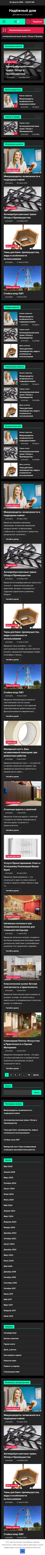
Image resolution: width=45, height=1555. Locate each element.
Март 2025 (8, 1177)
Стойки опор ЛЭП (13, 293)
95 (29, 1075)
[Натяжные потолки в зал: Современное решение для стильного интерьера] (22, 907)
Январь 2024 (9, 1227)
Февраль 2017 (10, 1310)
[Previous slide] (36, 89)
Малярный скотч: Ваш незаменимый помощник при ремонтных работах (20, 752)
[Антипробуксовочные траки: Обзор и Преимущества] (22, 199)
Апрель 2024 (9, 1211)
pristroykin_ (25, 107)
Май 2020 (8, 1266)
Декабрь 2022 (10, 1249)
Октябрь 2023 (10, 1238)
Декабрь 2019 (10, 1272)
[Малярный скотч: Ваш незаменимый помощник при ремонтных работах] (22, 733)
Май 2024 (8, 1205)
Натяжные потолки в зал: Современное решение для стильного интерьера (19, 926)
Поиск (8, 1086)
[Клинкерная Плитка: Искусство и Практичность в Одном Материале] (22, 1025)
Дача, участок (11, 246)
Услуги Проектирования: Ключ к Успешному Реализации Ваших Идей (22, 866)
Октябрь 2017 (10, 1288)
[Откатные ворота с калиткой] (22, 793)
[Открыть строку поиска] (22, 21)
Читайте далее (13, 539)
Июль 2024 (9, 1194)
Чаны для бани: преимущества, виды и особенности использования (21, 255)
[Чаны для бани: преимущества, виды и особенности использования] (22, 237)
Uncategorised (10, 1333)
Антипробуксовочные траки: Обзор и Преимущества (11, 101)
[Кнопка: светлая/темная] (16, 21)
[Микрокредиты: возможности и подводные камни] (22, 161)
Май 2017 (8, 1299)
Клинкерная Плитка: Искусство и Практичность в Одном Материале (22, 1044)
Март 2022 (8, 1255)
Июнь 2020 (9, 1261)
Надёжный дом (22, 10)
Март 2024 (8, 1216)
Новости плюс (10, 1360)
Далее (36, 1075)
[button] (4, 21)
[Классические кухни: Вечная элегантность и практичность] (22, 968)
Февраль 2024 (10, 1222)
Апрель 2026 (9, 1172)
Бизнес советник (12, 170)
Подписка (37, 21)
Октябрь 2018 (10, 1277)
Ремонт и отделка (13, 917)
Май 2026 (8, 1166)
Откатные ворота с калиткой (20, 809)
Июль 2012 (8, 1316)
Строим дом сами (13, 803)
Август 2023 (9, 1244)
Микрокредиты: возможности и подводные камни (11, 318)
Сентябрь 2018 (10, 1283)
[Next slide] (39, 89)
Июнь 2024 (9, 1200)
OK (22, 1551)
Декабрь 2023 (10, 1233)
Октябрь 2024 (10, 1183)
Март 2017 (8, 1305)
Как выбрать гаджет (13, 1355)
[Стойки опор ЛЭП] (22, 278)
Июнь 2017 (8, 1294)
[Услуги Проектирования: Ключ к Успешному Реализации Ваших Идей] (22, 847)
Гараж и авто (24, 96)
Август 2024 (9, 1188)
